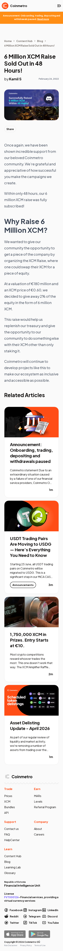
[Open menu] (59, 5)
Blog (40, 41)
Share (10, 129)
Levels (38, 801)
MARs (37, 796)
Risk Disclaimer (10, 945)
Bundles (9, 807)
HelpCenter (12, 840)
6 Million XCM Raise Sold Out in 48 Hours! (29, 45)
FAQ (7, 834)
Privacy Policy (26, 945)
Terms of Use (40, 945)
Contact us (11, 829)
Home (8, 41)
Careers (39, 834)
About (38, 829)
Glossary (10, 873)
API (6, 812)
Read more (43, 19)
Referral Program (45, 807)
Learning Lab (12, 867)
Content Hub (24, 41)
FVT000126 (11, 897)
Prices (8, 796)
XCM (7, 801)
